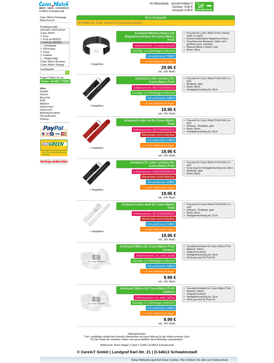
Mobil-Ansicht (47, 20)
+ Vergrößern (96, 64)
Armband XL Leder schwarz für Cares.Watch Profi (152, 164)
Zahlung (44, 119)
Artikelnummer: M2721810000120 (153, 87)
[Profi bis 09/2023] (54, 42)
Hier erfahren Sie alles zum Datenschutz (204, 359)
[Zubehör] (54, 55)
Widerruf (44, 103)
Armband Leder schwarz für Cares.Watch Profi (154, 80)
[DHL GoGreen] (54, 156)
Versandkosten (48, 115)
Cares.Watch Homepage (53, 17)
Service (44, 94)
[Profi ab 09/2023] (54, 39)
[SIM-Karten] (54, 49)
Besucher (45, 97)
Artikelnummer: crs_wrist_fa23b (155, 255)
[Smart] (54, 52)
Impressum (46, 109)
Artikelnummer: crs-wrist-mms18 (154, 45)
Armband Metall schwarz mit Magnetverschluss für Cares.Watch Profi (149, 36)
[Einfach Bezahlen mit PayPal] (54, 137)
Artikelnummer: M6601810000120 (153, 171)
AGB (42, 100)
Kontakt (44, 91)
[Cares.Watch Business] (54, 61)
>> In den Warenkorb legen (158, 61)
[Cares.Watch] (54, 33)
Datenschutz (46, 106)
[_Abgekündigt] (54, 58)
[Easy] (54, 36)
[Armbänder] (54, 45)
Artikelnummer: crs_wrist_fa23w (154, 297)
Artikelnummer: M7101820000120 (153, 213)
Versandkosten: (160, 56)
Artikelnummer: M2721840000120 (153, 129)
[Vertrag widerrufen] (54, 164)
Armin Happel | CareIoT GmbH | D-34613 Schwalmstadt (144, 345)
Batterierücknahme (50, 112)
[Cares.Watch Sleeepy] (54, 64)
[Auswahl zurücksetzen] (54, 30)
